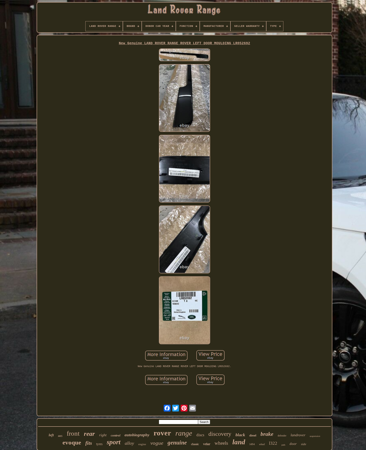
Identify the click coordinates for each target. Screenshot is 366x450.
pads (283, 445)
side (303, 444)
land (238, 442)
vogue (156, 443)
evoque (71, 442)
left (51, 435)
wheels (221, 443)
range (183, 433)
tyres (99, 444)
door (293, 444)
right (103, 435)
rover (162, 433)
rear (89, 433)
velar (206, 444)
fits (88, 443)
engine (142, 444)
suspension (315, 436)
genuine (177, 442)
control (115, 435)
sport (114, 442)
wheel (262, 444)
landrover (298, 435)
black (240, 434)
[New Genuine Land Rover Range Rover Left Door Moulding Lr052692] (184, 55)
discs (200, 435)
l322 (273, 443)
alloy (129, 443)
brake (267, 434)
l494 (252, 444)
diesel (252, 435)
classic (195, 444)
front (73, 433)
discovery (219, 434)
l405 (60, 436)
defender (282, 435)
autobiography (137, 435)
